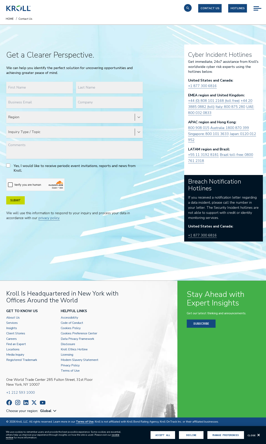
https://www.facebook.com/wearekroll (9, 402)
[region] (133, 435)
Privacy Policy (70, 365)
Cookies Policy (71, 328)
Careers (11, 339)
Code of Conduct (72, 323)
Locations (12, 349)
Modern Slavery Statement (79, 360)
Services (12, 323)
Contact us (210, 8)
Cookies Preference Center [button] (79, 333)
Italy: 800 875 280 (230, 106)
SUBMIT (15, 200)
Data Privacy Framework (77, 339)
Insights (11, 328)
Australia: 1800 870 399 (229, 127)
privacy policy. (49, 218)
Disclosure (68, 344)
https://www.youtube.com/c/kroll (43, 403)
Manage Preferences (225, 435)
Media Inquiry (15, 355)
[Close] (258, 435)
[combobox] (48, 410)
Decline (191, 435)
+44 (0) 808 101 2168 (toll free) (214, 100)
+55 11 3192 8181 (203, 154)
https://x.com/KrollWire (34, 402)
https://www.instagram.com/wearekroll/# (17, 402)
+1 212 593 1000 (20, 392)
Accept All (162, 435)
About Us (13, 318)
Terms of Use (70, 371)
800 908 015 (198, 127)
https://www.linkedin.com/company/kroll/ (25, 402)
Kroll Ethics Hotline (74, 349)
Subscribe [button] (201, 323)
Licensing (67, 355)
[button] (188, 8)
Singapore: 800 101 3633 (208, 133)
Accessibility (69, 318)
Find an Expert (16, 344)
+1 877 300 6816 (202, 85)
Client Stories (15, 333)
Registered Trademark (21, 360)
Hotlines (238, 8)
